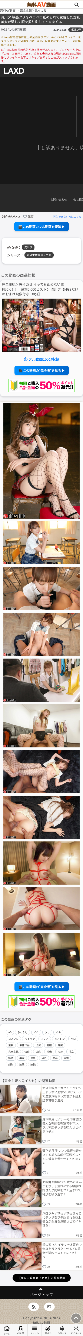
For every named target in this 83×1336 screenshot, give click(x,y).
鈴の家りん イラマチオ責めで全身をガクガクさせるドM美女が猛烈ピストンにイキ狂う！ (62, 1250)
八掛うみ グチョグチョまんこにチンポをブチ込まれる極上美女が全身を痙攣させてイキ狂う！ (62, 1219)
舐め (44, 1058)
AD (9, 1032)
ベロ (73, 1038)
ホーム (7, 1333)
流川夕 (28, 247)
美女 (21, 1058)
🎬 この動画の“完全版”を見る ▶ (41, 370)
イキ (58, 1032)
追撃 (21, 1064)
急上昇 (48, 1332)
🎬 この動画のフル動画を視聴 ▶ (41, 226)
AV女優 (20, 1333)
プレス (45, 1038)
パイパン (29, 1038)
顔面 (55, 1058)
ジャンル (34, 1333)
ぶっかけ (22, 1032)
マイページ (76, 1333)
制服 (49, 1045)
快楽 (27, 1051)
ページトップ (41, 1294)
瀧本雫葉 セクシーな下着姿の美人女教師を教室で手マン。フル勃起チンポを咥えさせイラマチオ (62, 1125)
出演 (38, 1045)
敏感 (38, 1051)
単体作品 (24, 1045)
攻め (60, 1051)
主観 (10, 1045)
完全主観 (13, 1051)
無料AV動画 (41, 1322)
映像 (49, 1051)
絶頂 (10, 1058)
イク (36, 1032)
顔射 (10, 1064)
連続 (33, 1064)
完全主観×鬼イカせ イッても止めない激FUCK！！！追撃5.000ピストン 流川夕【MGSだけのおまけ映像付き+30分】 (40, 289)
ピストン (59, 1038)
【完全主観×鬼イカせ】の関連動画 (41, 1278)
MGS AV (75, 29)
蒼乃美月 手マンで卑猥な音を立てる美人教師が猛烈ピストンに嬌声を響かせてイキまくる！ (62, 1156)
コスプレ (13, 1038)
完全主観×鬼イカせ (39, 255)
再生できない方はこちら (67, 216)
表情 (66, 1058)
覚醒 (33, 1058)
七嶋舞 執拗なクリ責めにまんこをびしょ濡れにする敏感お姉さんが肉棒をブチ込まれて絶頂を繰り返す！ (62, 1188)
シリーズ (62, 1333)
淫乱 (71, 1051)
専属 (60, 1045)
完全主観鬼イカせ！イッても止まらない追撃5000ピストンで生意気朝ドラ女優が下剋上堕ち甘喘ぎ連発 (62, 1094)
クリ (47, 1032)
